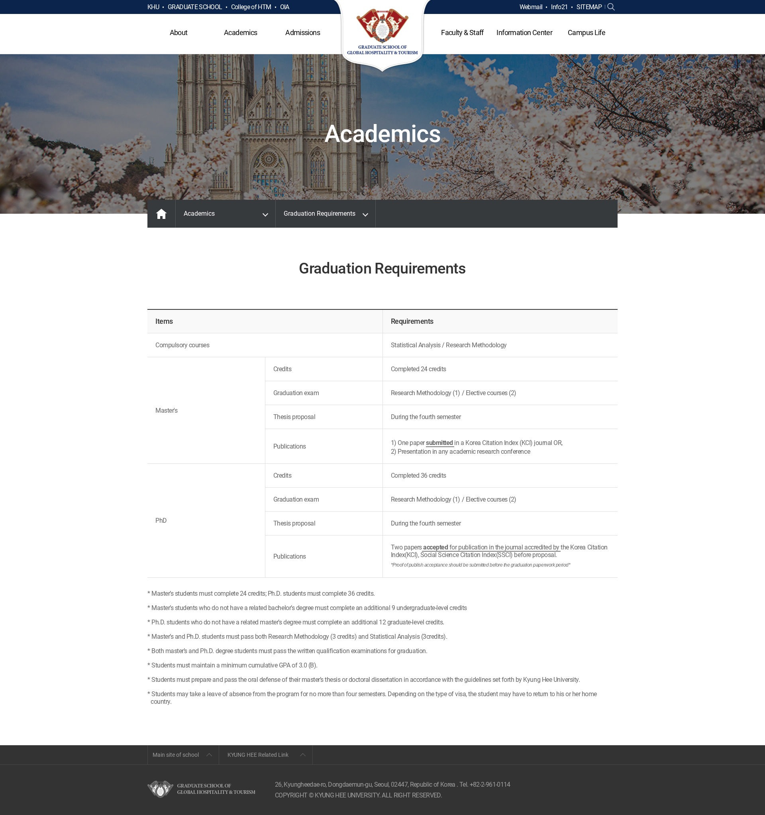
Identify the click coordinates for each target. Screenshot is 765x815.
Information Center (524, 32)
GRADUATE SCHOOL (195, 7)
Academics (240, 32)
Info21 (559, 7)
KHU (153, 7)
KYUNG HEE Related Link (258, 755)
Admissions (302, 32)
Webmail (531, 7)
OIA (284, 7)
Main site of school (176, 755)
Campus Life (586, 32)
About (179, 32)
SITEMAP (589, 7)
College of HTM (251, 7)
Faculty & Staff (462, 32)
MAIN (161, 214)
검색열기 (611, 7)
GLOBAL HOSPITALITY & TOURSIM (383, 36)
